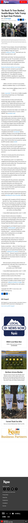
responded (7, 93)
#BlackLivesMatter (7, 85)
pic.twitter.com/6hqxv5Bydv (14, 210)
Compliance (5, 503)
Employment (5, 500)
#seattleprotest (15, 266)
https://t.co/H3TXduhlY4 (19, 85)
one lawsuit (16, 131)
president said (11, 113)
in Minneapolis (11, 227)
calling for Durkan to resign (15, 282)
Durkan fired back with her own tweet (10, 67)
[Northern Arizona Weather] (14, 359)
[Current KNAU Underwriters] (14, 433)
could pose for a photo (12, 251)
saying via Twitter (10, 52)
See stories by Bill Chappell (7, 306)
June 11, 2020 (22, 213)
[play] (2, 521)
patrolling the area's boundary (13, 195)
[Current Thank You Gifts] (14, 402)
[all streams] (26, 521)
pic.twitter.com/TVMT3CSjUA (14, 268)
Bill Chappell (8, 18)
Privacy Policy (5, 494)
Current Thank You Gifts (14, 422)
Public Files (5, 497)
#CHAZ (18, 199)
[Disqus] (14, 459)
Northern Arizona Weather (14, 372)
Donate (24, 2)
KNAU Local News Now (14, 342)
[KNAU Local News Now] (14, 326)
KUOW (15, 141)
